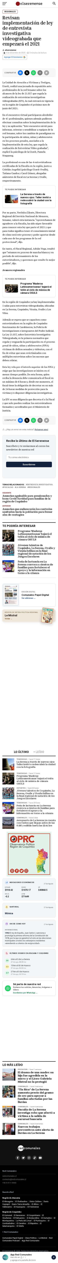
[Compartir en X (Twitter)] (26, 72)
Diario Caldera (35, 1201)
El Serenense (19, 1215)
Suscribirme (29, 464)
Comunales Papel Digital (12, 1238)
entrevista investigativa (40, 485)
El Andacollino (33, 1218)
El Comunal (7, 1215)
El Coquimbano (33, 1215)
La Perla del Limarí (24, 1221)
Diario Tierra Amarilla (20, 1204)
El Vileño (20, 1226)
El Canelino (21, 1223)
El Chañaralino (21, 1201)
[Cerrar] (53, 1257)
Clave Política (30, 1238)
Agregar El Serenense (13, 57)
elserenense (10, 50)
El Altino (35, 1204)
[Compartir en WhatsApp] (33, 72)
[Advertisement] (29, 654)
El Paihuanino (19, 1218)
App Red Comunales (30, 1240)
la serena (21, 487)
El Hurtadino (46, 1218)
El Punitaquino (40, 1221)
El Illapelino (33, 1223)
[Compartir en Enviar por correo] (40, 72)
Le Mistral (43, 1238)
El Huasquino (19, 1207)
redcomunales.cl (9, 1176)
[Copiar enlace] (46, 72)
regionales (34, 487)
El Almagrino (7, 1201)
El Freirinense (33, 1207)
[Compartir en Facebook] (20, 72)
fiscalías (8, 487)
